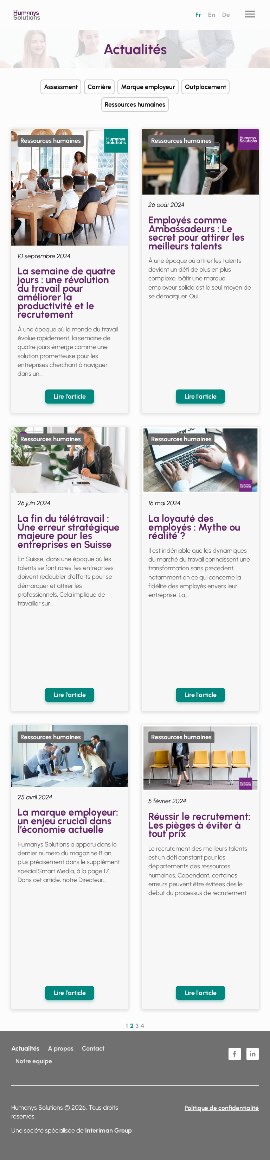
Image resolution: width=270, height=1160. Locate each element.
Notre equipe (33, 1061)
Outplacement (205, 87)
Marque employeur (148, 87)
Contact (93, 1048)
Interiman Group (108, 1130)
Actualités (25, 1048)
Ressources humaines (135, 104)
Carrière (99, 87)
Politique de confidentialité (222, 1107)
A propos (60, 1048)
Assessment (61, 87)
